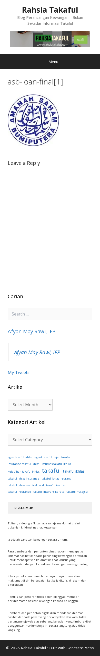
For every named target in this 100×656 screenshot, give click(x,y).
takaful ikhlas (74, 471)
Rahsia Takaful (50, 9)
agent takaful (43, 457)
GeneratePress (80, 647)
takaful (51, 470)
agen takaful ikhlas (20, 457)
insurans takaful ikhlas (56, 464)
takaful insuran (56, 485)
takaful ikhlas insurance (23, 478)
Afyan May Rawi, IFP (31, 331)
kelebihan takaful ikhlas (23, 471)
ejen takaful (62, 457)
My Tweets (18, 372)
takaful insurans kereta (48, 491)
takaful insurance (19, 491)
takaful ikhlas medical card (26, 485)
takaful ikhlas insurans (56, 478)
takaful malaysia (77, 491)
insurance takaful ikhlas (23, 464)
